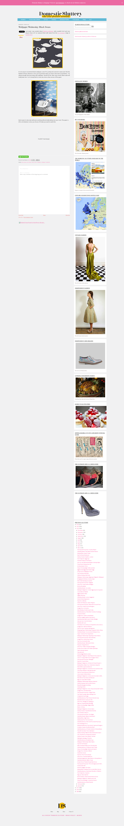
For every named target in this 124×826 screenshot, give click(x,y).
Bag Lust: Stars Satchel (82, 774)
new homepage (60, 3)
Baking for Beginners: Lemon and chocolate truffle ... (90, 676)
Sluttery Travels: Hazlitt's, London (85, 557)
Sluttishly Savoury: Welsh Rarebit (85, 782)
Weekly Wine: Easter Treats (83, 553)
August (79, 538)
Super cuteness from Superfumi (85, 633)
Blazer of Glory (81, 707)
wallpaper (39, 162)
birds (23, 162)
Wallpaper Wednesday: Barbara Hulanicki (87, 681)
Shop (58, 811)
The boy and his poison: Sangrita (85, 582)
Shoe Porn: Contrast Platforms (84, 756)
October (80, 534)
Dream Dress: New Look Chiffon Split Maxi (87, 648)
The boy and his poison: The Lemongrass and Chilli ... (90, 763)
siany (32, 162)
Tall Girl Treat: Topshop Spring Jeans (86, 628)
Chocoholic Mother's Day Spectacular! (86, 670)
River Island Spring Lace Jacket (84, 580)
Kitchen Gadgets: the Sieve (83, 767)
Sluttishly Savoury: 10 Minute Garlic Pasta (87, 747)
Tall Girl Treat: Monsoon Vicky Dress (85, 672)
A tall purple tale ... (82, 765)
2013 (78, 526)
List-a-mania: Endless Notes (84, 674)
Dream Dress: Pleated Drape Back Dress (87, 762)
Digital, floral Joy (81, 595)
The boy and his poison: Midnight (85, 659)
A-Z (90, 19)
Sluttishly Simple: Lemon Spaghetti (85, 597)
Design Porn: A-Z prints (83, 608)
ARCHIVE (79, 815)
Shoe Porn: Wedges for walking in (85, 701)
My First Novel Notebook (83, 555)
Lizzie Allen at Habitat (82, 591)
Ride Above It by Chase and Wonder (86, 677)
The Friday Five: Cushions (83, 773)
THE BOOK (76, 19)
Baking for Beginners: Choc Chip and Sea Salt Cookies (90, 688)
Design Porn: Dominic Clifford (84, 751)
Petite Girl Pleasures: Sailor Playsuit (86, 602)
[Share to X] (35, 160)
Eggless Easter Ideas (82, 593)
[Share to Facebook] (37, 160)
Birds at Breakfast (81, 586)
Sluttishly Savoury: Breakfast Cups (85, 740)
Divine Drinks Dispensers (83, 599)
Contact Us (71, 811)
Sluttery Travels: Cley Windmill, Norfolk (86, 710)
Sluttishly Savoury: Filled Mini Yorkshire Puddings (89, 612)
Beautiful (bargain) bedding (84, 685)
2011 (78, 787)
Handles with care (81, 623)
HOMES (23, 19)
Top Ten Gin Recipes (82, 743)
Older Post (68, 215)
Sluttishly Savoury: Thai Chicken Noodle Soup (88, 698)
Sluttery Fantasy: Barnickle (83, 575)
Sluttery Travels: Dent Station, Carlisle (86, 736)
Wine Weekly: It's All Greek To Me (85, 610)
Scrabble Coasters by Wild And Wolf (85, 727)
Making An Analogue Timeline (84, 738)
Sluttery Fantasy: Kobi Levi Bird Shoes (86, 683)
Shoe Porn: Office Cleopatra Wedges (86, 646)
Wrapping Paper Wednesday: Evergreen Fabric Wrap (90, 630)
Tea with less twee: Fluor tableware (85, 730)
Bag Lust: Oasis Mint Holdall (84, 679)
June (79, 542)
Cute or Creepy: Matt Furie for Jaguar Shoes (87, 657)
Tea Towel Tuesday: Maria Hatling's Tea (86, 694)
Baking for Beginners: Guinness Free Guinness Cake (90, 668)
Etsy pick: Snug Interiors (83, 644)
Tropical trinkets (81, 613)
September (81, 536)
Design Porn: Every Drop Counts (85, 639)
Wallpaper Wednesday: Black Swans (34, 26)
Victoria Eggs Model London (84, 654)
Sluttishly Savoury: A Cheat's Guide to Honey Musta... (89, 729)
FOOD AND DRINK (34, 19)
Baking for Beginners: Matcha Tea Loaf (86, 778)
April (79, 545)
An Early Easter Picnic (82, 566)
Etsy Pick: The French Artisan (84, 754)
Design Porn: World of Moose (84, 626)
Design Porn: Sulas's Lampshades (85, 615)
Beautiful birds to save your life (84, 699)
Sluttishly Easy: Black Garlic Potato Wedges (87, 619)
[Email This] (32, 160)
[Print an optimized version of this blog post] (24, 158)
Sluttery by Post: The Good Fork (85, 719)
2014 (78, 524)
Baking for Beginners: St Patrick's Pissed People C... (89, 663)
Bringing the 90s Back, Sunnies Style (86, 579)
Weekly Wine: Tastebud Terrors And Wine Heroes (89, 769)
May (79, 543)
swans (35, 162)
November (80, 532)
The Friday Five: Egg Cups (83, 558)
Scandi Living (29, 35)
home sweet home (27, 162)
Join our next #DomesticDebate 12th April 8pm (88, 562)
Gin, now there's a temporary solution (86, 734)
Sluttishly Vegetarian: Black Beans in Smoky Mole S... (89, 758)
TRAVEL (53, 19)
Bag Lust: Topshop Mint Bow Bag (85, 703)
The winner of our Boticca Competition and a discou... (90, 624)
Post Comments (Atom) (28, 217)
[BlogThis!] (34, 160)
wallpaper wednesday (45, 162)
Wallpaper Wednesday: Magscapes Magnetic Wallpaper (90, 577)
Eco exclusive (61, 33)
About (64, 811)
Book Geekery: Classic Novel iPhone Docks (87, 776)
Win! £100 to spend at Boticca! (84, 666)
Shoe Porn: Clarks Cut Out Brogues (85, 606)
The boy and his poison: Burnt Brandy (86, 637)
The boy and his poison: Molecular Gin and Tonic (89, 604)
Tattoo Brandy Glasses (82, 650)
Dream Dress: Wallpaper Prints (84, 571)
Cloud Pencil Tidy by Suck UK (84, 564)
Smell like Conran (81, 753)
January (80, 786)
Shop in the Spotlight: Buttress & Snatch (87, 749)
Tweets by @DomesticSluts (81, 31)
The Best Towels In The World (84, 560)
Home (44, 215)
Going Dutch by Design (82, 696)
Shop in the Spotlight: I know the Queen (87, 780)
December (80, 530)
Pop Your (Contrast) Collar (83, 641)
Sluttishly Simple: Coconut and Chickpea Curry (88, 632)
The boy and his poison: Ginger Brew (86, 692)
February (80, 784)
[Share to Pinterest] (39, 160)
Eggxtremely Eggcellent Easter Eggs (85, 569)
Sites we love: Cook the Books (84, 621)
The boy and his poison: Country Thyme (86, 549)
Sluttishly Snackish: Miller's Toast (85, 760)
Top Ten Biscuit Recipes (83, 573)
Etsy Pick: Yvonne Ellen (82, 661)
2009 (78, 791)
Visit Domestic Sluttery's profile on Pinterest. (85, 36)
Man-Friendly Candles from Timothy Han (87, 745)
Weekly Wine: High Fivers (83, 718)
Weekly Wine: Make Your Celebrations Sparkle (88, 665)
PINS (84, 19)
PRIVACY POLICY (70, 815)
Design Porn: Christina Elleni (84, 690)
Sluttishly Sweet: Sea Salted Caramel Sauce (87, 551)
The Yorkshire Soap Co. (83, 712)
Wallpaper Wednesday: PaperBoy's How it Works (88, 635)
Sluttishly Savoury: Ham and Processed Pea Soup (89, 721)
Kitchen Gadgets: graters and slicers (86, 617)
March (79, 547)
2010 (78, 789)
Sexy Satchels (80, 652)
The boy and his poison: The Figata (85, 714)
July (79, 540)
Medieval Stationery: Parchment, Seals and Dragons (89, 725)
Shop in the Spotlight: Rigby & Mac (85, 705)
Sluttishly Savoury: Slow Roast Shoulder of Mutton (89, 771)
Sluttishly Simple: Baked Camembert (86, 716)
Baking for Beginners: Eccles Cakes (85, 709)
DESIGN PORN (64, 19)
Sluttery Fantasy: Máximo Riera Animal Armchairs (89, 732)
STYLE (46, 19)
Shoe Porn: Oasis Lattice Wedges (85, 584)
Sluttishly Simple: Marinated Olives (85, 643)
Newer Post (21, 215)
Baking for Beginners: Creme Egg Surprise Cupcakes (90, 590)
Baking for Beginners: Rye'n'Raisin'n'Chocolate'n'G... (89, 655)
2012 (78, 528)
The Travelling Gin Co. (82, 723)
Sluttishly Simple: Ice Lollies (84, 588)
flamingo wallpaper (48, 31)
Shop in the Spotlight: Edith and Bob (86, 568)
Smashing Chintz (81, 687)
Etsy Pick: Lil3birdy (81, 601)
